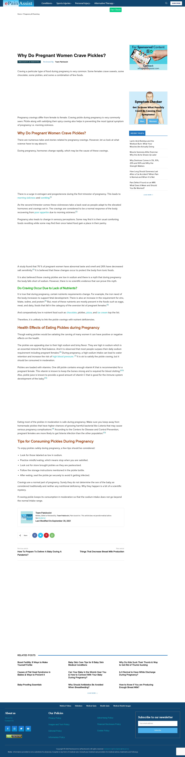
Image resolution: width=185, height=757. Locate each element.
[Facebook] (34, 535)
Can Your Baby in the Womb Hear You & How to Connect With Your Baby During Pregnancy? (87, 675)
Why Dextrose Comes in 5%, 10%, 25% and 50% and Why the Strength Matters (144, 163)
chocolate (72, 312)
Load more (147, 195)
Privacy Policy (54, 718)
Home (19, 14)
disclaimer (41, 518)
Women (153, 121)
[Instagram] (14, 728)
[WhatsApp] (52, 535)
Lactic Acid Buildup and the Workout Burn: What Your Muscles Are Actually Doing (142, 144)
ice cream (102, 312)
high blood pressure (62, 356)
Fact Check (115, 10)
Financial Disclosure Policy (109, 724)
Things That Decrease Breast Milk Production (102, 552)
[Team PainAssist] (27, 517)
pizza (89, 312)
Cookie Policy (103, 730)
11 (53, 429)
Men (142, 121)
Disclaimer (117, 749)
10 (46, 378)
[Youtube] (28, 728)
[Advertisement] (70, 34)
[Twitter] (40, 535)
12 (104, 433)
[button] (166, 3)
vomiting (45, 198)
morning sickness (26, 198)
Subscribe (157, 730)
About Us (8, 718)
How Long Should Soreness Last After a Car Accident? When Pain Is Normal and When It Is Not (144, 174)
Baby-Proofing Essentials (29, 685)
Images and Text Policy (58, 724)
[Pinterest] (46, 535)
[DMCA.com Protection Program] (13, 737)
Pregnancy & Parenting (31, 14)
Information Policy (56, 737)
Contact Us (9, 721)
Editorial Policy (55, 731)
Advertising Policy (105, 718)
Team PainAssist (61, 62)
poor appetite (41, 212)
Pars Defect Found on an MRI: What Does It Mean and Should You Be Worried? (143, 185)
